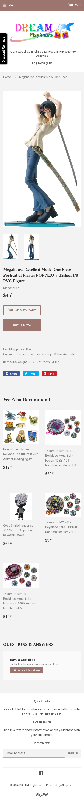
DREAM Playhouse (30, 785)
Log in (36, 63)
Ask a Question (28, 670)
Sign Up (73, 753)
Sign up (47, 63)
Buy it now (22, 325)
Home (7, 77)
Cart (77, 5)
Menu (12, 5)
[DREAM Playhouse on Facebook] (41, 773)
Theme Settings (61, 709)
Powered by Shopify (58, 785)
